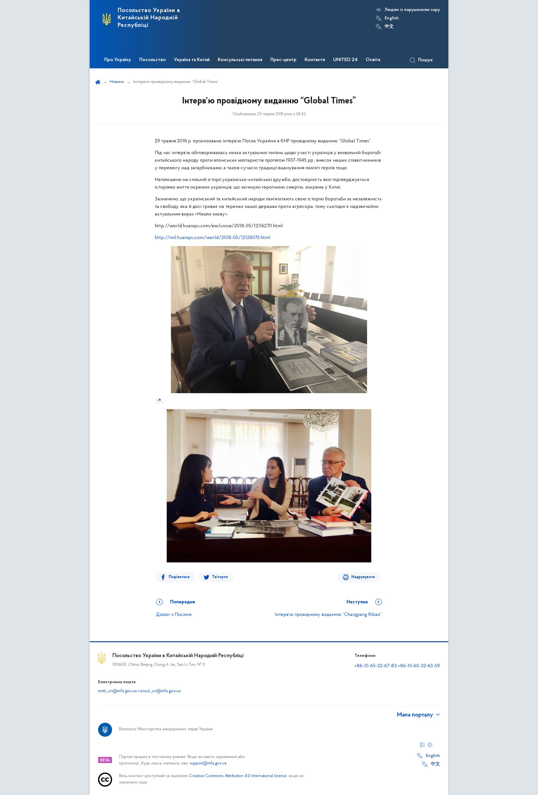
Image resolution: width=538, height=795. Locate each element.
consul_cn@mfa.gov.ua (159, 691)
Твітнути (220, 577)
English (392, 18)
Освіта (373, 59)
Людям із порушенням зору (412, 10)
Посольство (152, 59)
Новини (117, 82)
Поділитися (179, 577)
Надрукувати (363, 577)
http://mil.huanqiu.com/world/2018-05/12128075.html (212, 237)
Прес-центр (283, 59)
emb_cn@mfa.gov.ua (117, 691)
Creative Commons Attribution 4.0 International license (238, 776)
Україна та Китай (192, 59)
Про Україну (117, 59)
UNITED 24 (345, 59)
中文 (389, 26)
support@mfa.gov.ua (208, 763)
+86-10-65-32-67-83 (375, 666)
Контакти (315, 59)
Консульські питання (240, 59)
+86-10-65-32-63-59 (419, 666)
